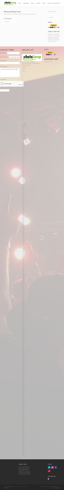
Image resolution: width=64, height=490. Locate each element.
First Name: (24, 66)
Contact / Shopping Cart (54, 3)
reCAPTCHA (3, 79)
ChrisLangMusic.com (9, 486)
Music (43, 3)
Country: (24, 455)
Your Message (4, 66)
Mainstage (26, 3)
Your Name (3, 52)
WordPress (6, 487)
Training (38, 3)
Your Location (4, 57)
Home (19, 3)
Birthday (24, 71)
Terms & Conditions (53, 35)
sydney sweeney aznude (27, 52)
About (32, 3)
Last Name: (24, 68)
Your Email (3, 60)
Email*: (23, 69)
